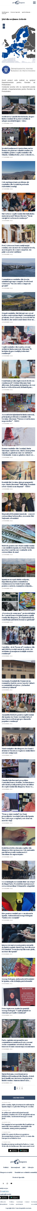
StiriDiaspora (5, 12)
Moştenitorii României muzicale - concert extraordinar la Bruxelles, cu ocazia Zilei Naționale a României (18, 516)
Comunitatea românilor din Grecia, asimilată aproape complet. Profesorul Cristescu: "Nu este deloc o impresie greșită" (17, 282)
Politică (5, 1167)
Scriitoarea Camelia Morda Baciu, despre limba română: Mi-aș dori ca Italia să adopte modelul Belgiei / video (18, 119)
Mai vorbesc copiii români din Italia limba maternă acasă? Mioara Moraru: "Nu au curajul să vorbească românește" (18, 216)
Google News (5, 1191)
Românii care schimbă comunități (26, 1172)
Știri (24, 1167)
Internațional (15, 1167)
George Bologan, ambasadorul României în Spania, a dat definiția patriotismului (18, 980)
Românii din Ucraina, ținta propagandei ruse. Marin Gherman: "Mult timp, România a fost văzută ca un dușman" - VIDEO (18, 484)
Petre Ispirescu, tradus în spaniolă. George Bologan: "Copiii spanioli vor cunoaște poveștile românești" (16, 1010)
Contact (27, 1202)
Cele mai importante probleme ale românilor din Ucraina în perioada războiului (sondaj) (15, 184)
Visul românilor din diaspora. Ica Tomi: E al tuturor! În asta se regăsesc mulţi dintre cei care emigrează (18, 750)
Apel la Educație (26, 12)
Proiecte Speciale (15, 12)
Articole (4, 13)
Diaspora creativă (6, 1172)
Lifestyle (31, 1167)
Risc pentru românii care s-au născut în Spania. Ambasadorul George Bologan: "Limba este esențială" (17, 915)
